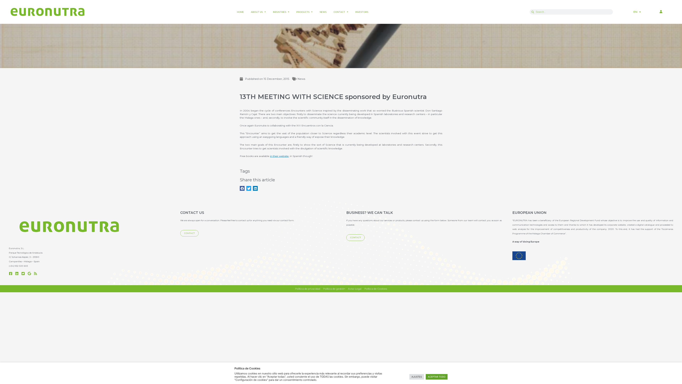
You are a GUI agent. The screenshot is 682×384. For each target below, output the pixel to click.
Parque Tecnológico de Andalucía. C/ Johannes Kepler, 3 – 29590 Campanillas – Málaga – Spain (26, 257)
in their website (279, 156)
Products (302, 12)
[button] (242, 188)
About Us (257, 12)
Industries (279, 12)
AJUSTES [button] (417, 376)
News (323, 12)
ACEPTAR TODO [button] (436, 376)
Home (240, 12)
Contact (339, 12)
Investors (361, 12)
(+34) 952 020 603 (18, 266)
